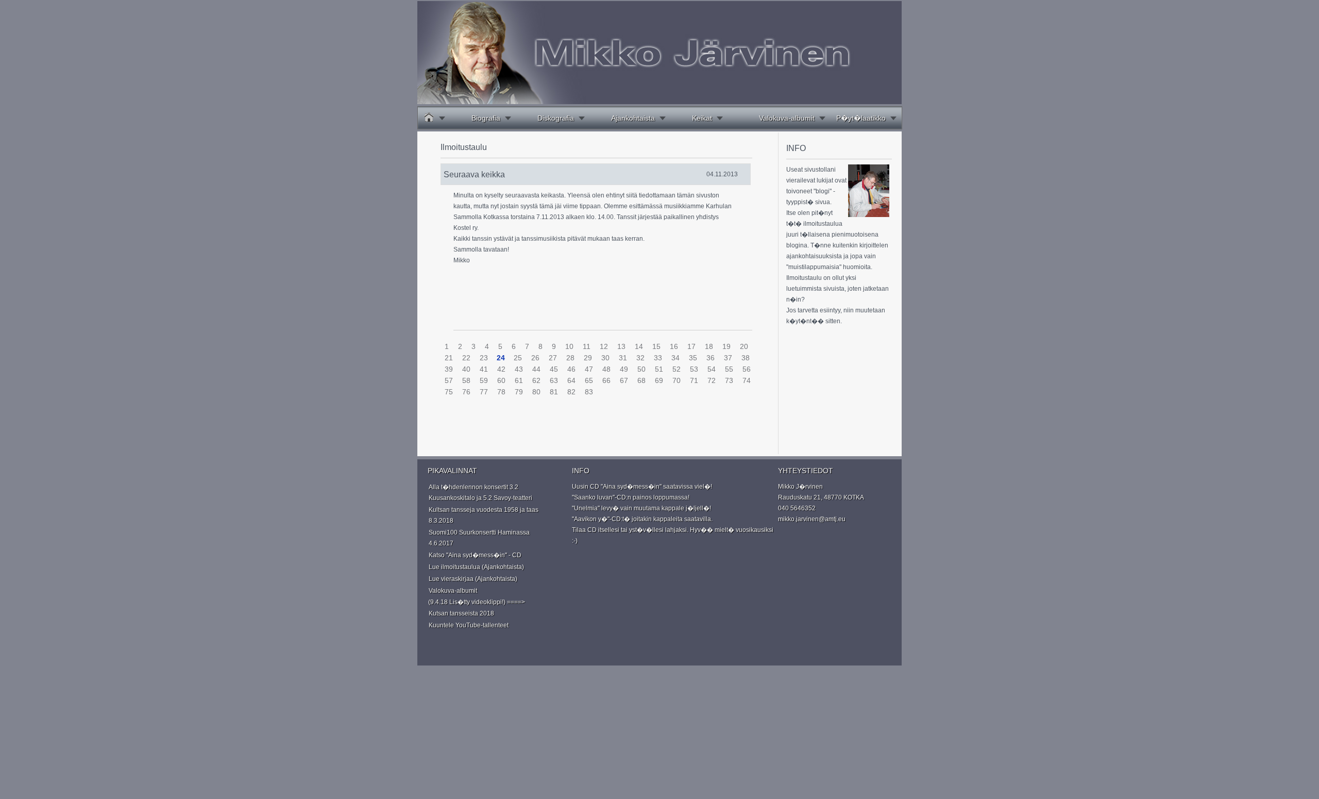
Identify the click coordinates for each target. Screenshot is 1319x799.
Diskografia (555, 118)
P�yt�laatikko (861, 118)
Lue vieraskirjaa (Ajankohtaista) (473, 578)
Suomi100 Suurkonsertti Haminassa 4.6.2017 (479, 538)
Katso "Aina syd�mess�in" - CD (475, 555)
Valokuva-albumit (787, 118)
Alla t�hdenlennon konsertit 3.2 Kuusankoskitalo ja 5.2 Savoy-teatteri (480, 493)
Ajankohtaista (633, 118)
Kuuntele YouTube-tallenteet (469, 625)
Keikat (702, 118)
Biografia (485, 118)
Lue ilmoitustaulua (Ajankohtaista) (476, 567)
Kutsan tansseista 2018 (461, 613)
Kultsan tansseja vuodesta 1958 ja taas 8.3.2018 (483, 515)
